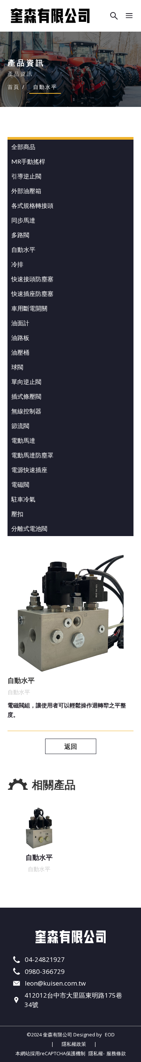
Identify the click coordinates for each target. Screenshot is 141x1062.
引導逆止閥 (26, 176)
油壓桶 (20, 352)
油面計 (20, 322)
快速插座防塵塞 (32, 293)
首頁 (14, 86)
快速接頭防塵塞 (32, 278)
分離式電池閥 (29, 528)
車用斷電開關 (29, 308)
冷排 (17, 264)
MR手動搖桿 (28, 161)
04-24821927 (45, 959)
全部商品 (23, 146)
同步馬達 (23, 220)
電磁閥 (20, 484)
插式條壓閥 (26, 396)
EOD (110, 1034)
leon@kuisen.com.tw (55, 983)
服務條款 (116, 1053)
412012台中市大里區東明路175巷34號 (73, 1000)
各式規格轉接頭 (32, 205)
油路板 (20, 337)
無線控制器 (26, 410)
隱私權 (95, 1053)
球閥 (17, 366)
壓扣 (17, 513)
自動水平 (23, 249)
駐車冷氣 (23, 499)
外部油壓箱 (26, 190)
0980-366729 (45, 971)
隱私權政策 (74, 1044)
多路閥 (20, 234)
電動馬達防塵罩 (32, 455)
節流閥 (20, 425)
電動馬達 (23, 440)
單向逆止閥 (26, 381)
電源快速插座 (29, 469)
